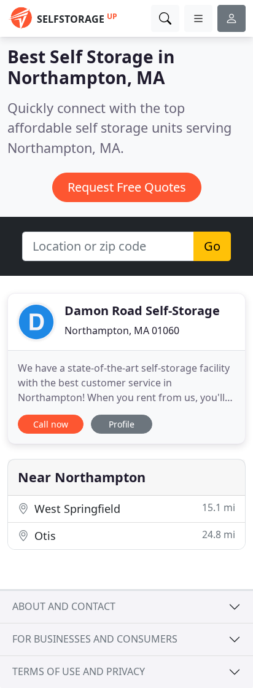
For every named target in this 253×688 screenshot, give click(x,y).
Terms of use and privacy (78, 671)
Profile (121, 424)
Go (212, 246)
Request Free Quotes (127, 187)
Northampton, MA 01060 (121, 330)
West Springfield (133, 508)
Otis (133, 535)
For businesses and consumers (94, 639)
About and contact (63, 606)
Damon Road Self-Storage (142, 310)
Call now (50, 424)
